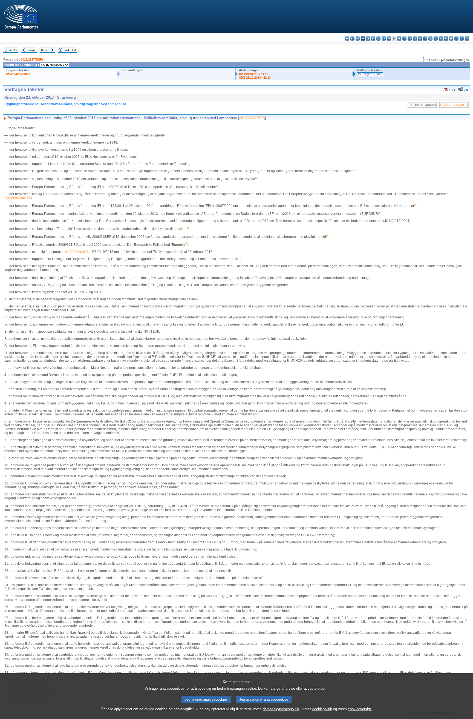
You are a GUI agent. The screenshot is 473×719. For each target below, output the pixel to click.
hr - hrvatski (399, 38)
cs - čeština (358, 38)
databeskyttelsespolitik (281, 709)
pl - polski (436, 38)
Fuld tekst (70, 50)
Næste (45, 50)
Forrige (31, 50)
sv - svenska (467, 38)
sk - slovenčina (451, 38)
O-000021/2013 (77, 252)
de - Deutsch (368, 38)
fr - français (389, 38)
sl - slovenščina (456, 38)
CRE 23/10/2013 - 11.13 (255, 77)
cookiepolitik (322, 709)
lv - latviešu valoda (410, 38)
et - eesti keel (373, 38)
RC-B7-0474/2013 (18, 74)
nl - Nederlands (430, 38)
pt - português (441, 38)
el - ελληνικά (378, 38)
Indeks (12, 50)
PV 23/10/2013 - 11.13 (253, 74)
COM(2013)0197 (18, 198)
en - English (384, 38)
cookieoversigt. (360, 709)
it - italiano (404, 38)
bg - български (347, 38)
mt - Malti (425, 38)
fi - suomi (462, 38)
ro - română (446, 38)
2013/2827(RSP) (32, 59)
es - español (352, 38)
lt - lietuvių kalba (415, 38)
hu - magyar (420, 38)
